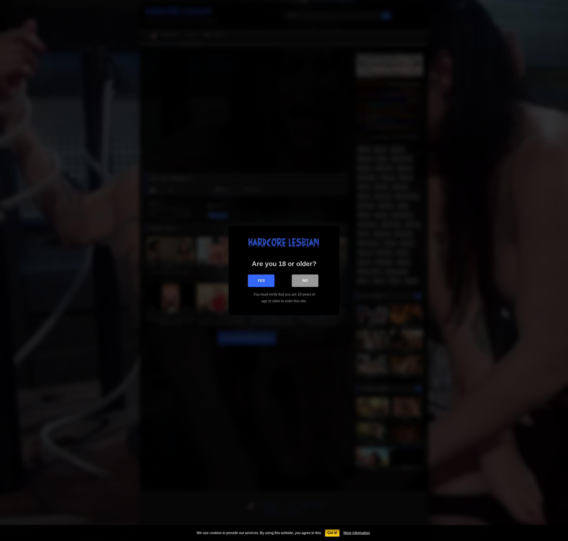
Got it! (332, 533)
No (305, 280)
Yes (261, 280)
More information (356, 533)
